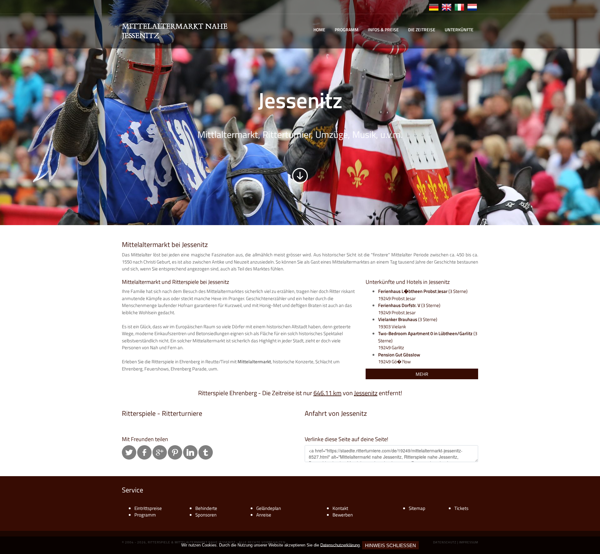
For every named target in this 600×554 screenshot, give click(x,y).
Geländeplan (268, 508)
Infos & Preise (383, 29)
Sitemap (417, 508)
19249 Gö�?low (399, 358)
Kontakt (340, 508)
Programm (346, 29)
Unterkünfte (459, 29)
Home (319, 29)
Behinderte (206, 508)
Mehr (422, 374)
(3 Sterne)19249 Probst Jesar (409, 309)
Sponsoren (206, 514)
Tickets (461, 508)
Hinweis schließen (390, 545)
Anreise (263, 514)
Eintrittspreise (148, 508)
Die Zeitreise (421, 29)
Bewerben (342, 514)
